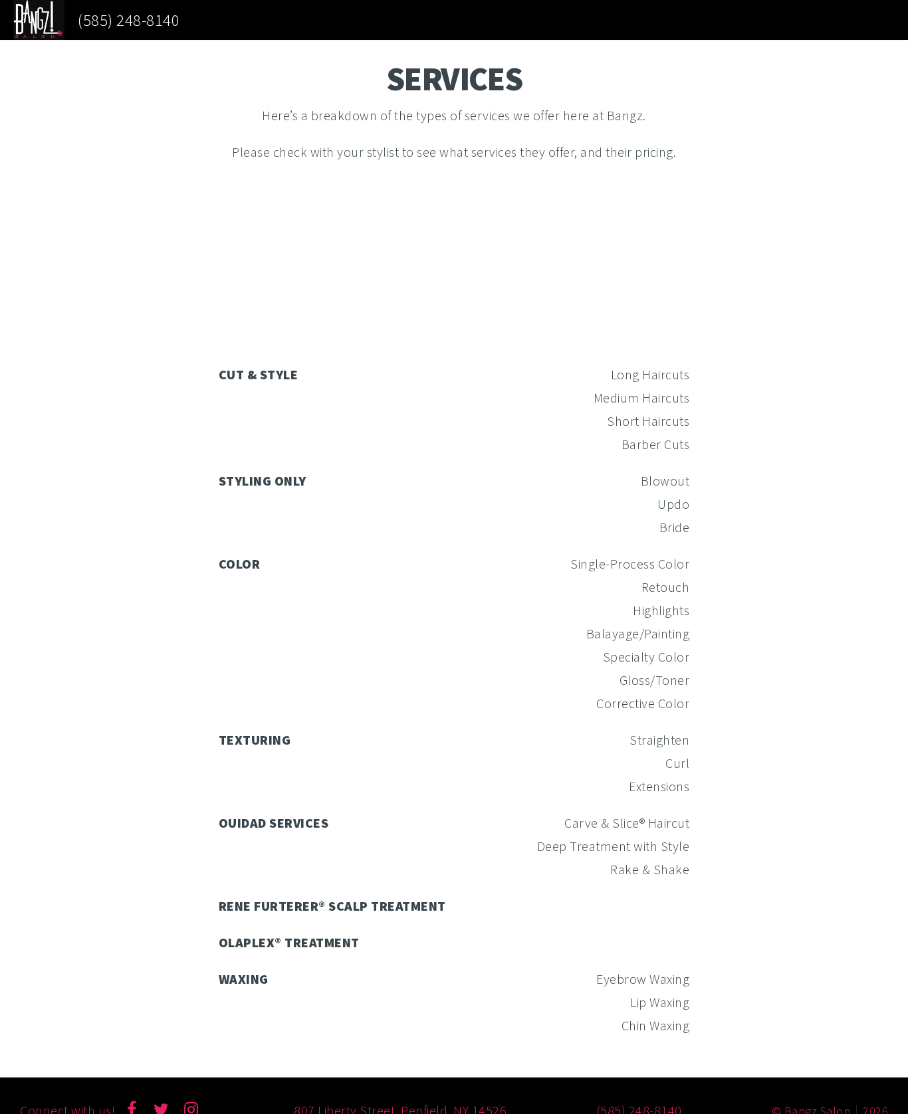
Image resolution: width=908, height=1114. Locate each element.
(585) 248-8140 (128, 20)
